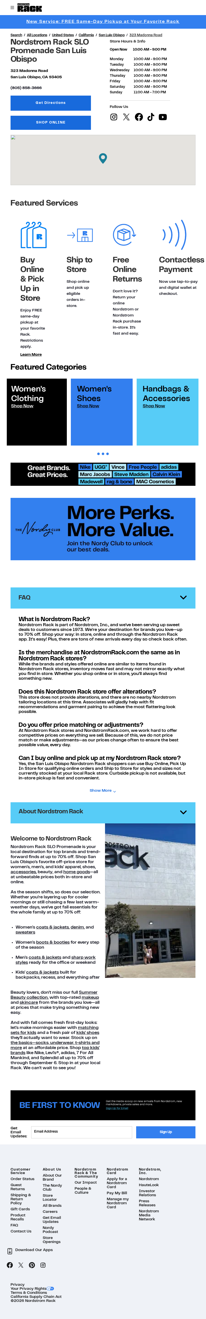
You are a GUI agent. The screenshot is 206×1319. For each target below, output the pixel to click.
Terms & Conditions (29, 1293)
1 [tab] (98, 454)
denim (77, 927)
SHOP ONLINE (51, 122)
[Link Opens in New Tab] (103, 565)
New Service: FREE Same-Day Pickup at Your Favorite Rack (103, 22)
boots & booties (53, 942)
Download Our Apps (34, 1250)
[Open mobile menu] (12, 7)
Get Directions (63, 104)
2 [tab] (103, 454)
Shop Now (22, 406)
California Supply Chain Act (36, 1297)
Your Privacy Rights (28, 1289)
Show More (101, 790)
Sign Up (166, 1132)
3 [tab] (107, 454)
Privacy (18, 1285)
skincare (29, 1003)
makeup (90, 997)
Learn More (31, 354)
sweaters (25, 932)
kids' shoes (87, 1033)
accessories (23, 872)
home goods (76, 872)
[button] (103, 158)
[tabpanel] (36, 412)
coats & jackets (52, 927)
